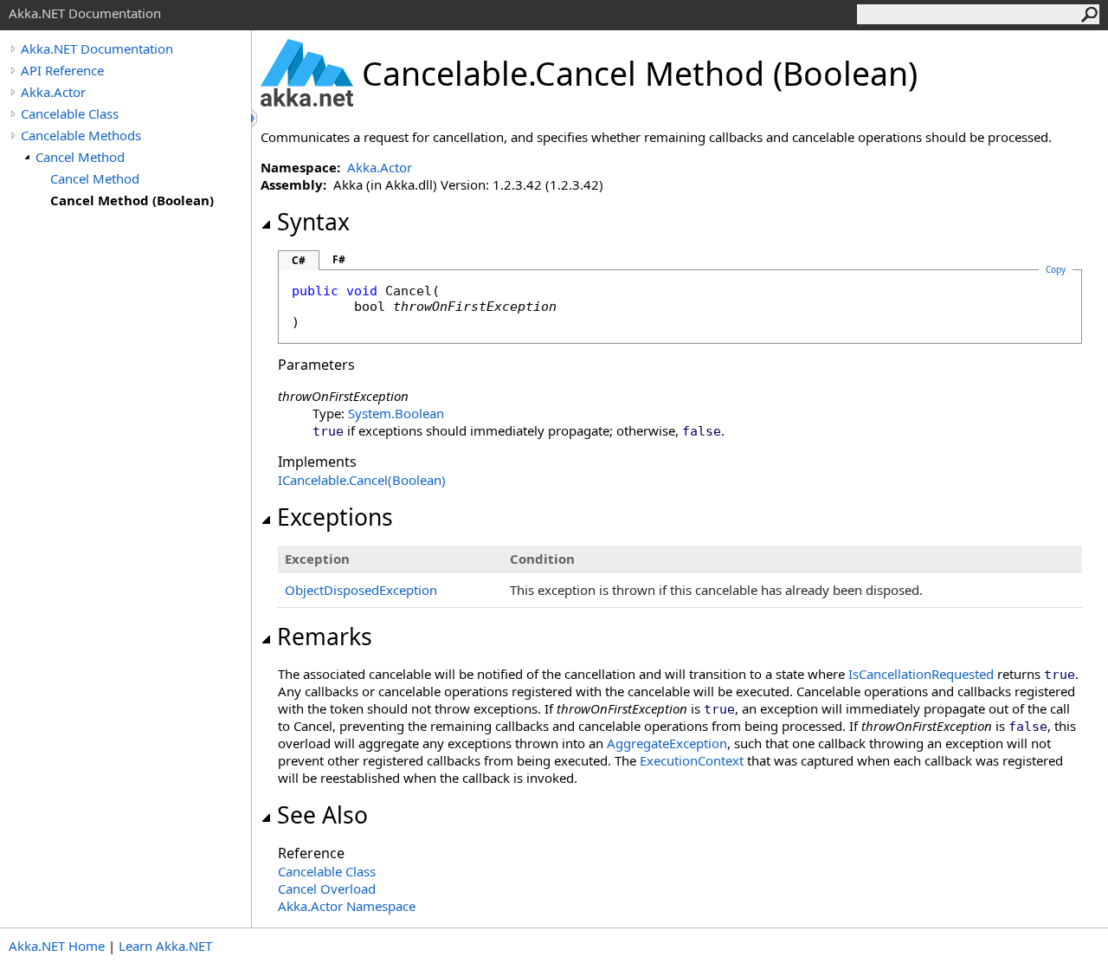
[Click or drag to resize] (255, 118)
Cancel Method (80, 156)
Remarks (324, 636)
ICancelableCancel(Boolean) (362, 479)
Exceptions (335, 517)
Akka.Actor (53, 91)
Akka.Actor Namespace (347, 906)
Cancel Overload (327, 888)
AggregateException (667, 743)
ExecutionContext (692, 760)
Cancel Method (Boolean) (132, 200)
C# (299, 260)
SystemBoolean (396, 413)
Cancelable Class (70, 113)
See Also (322, 815)
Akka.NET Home (57, 945)
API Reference (62, 70)
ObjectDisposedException (361, 589)
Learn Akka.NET (165, 945)
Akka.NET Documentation (97, 48)
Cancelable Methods (81, 135)
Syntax (313, 221)
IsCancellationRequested (921, 673)
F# (338, 259)
